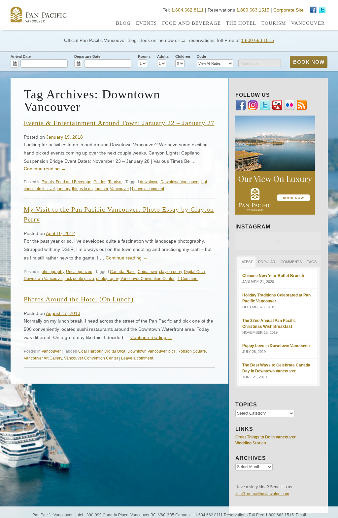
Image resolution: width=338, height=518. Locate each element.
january (63, 189)
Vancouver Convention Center (147, 278)
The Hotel (241, 23)
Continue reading (45, 168)
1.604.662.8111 (187, 10)
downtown (149, 182)
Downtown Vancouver (179, 182)
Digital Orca (194, 271)
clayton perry (170, 271)
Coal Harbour (90, 351)
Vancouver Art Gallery (43, 358)
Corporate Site (288, 10)
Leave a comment (148, 189)
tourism (101, 189)
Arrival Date (21, 56)
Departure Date (87, 56)
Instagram (322, 10)
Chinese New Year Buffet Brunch (273, 275)
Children (182, 56)
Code (201, 56)
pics (172, 351)
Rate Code (249, 63)
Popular (266, 262)
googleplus (313, 10)
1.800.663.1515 (252, 10)
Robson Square (192, 351)
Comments (291, 262)
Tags (312, 262)
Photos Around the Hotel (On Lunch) (79, 299)
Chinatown (147, 271)
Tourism (273, 23)
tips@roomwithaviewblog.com (262, 494)
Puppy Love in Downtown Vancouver (276, 345)
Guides (99, 182)
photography (53, 271)
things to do (82, 189)
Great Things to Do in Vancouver (265, 437)
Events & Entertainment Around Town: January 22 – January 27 (119, 122)
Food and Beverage (191, 23)
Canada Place (123, 271)
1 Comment (188, 278)
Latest (246, 262)
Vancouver (308, 23)
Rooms (144, 56)
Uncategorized (79, 271)
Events (146, 23)
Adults (163, 56)
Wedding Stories (250, 443)
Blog (123, 23)
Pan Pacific (39, 14)
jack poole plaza (79, 278)
